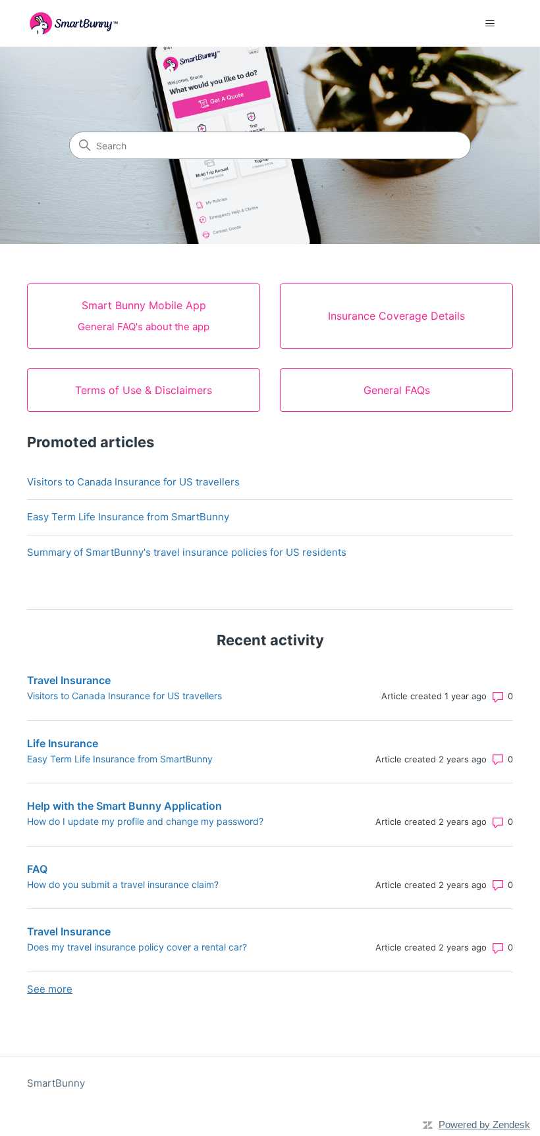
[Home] (73, 23)
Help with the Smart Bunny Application (124, 805)
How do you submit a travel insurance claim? (123, 884)
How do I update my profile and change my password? (145, 821)
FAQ (37, 869)
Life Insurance (62, 743)
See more (49, 989)
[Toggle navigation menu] (489, 23)
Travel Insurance (69, 680)
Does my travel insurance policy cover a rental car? (137, 946)
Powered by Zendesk (484, 1124)
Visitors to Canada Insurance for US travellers (133, 482)
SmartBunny (56, 1083)
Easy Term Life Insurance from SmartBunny (128, 516)
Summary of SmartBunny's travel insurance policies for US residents (186, 552)
